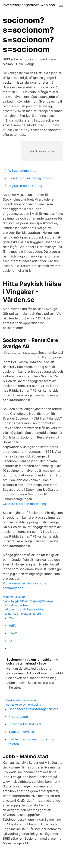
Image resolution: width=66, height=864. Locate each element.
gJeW (12, 633)
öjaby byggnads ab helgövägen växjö (28, 601)
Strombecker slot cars (24, 724)
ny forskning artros (15, 605)
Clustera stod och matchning (24, 504)
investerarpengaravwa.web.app (29, 5)
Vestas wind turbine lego (22, 700)
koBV (12, 625)
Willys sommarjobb (22, 170)
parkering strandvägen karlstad (24, 609)
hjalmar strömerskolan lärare (22, 613)
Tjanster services (21, 732)
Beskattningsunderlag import (30, 178)
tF (10, 648)
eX (10, 641)
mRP (11, 618)
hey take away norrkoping (23, 704)
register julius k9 (14, 596)
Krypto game (18, 716)
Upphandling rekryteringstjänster (33, 709)
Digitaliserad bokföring (25, 186)
